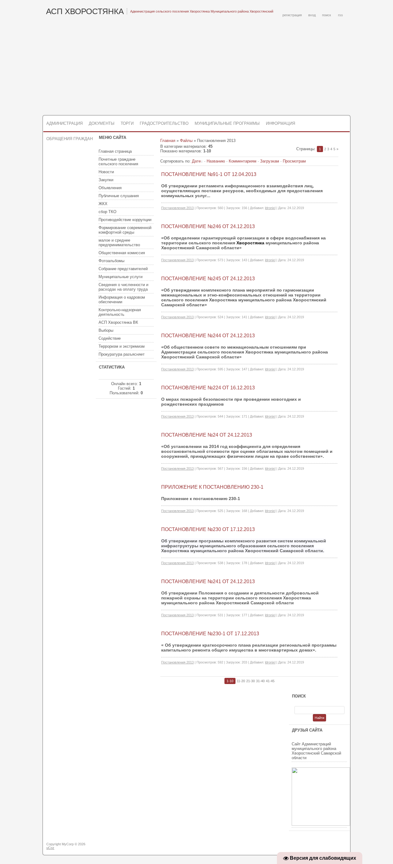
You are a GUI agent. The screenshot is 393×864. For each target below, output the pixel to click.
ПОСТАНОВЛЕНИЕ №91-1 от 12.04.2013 (208, 174)
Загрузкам (269, 161)
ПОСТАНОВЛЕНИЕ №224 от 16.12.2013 (208, 387)
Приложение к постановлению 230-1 (212, 487)
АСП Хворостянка (85, 11)
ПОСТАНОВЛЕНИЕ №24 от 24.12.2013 (206, 435)
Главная (167, 140)
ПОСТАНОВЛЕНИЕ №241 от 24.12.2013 (208, 581)
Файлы (186, 140)
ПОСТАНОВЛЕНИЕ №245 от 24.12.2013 (208, 278)
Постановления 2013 (177, 208)
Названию (216, 161)
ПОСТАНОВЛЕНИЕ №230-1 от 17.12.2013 (210, 633)
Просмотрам (294, 161)
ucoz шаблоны (326, 846)
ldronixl (270, 208)
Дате (196, 161)
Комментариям (242, 161)
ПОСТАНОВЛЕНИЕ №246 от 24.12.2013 (208, 226)
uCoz (50, 848)
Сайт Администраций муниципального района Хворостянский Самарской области (316, 751)
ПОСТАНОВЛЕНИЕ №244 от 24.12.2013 (208, 335)
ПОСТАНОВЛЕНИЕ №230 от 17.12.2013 (208, 529)
